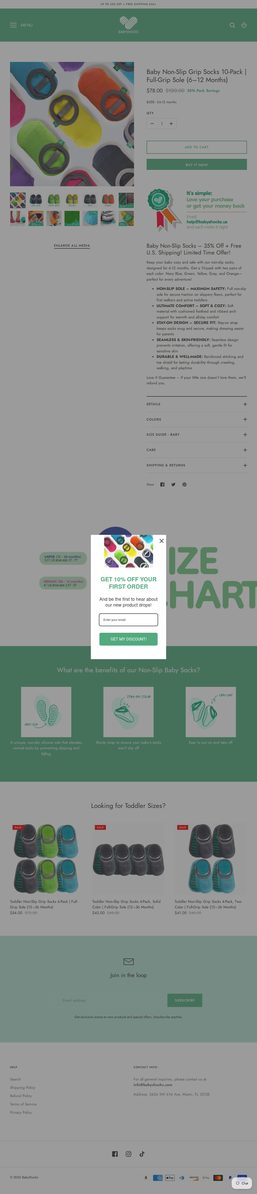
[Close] (160, 541)
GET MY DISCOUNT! (129, 639)
